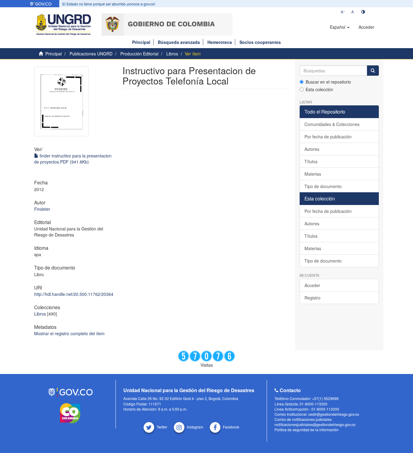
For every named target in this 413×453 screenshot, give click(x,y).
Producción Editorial (139, 54)
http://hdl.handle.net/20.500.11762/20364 (73, 294)
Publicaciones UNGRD (91, 54)
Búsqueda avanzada (179, 42)
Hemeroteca (219, 42)
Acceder (312, 285)
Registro (312, 298)
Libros (172, 54)
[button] (339, 27)
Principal (141, 42)
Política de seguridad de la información (307, 429)
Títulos (310, 161)
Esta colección (319, 89)
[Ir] (373, 70)
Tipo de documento (323, 186)
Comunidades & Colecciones (331, 124)
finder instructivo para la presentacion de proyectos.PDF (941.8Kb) (73, 159)
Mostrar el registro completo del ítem (69, 333)
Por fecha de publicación (328, 137)
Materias (312, 174)
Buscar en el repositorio (328, 82)
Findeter (42, 209)
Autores (311, 149)
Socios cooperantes (260, 42)
